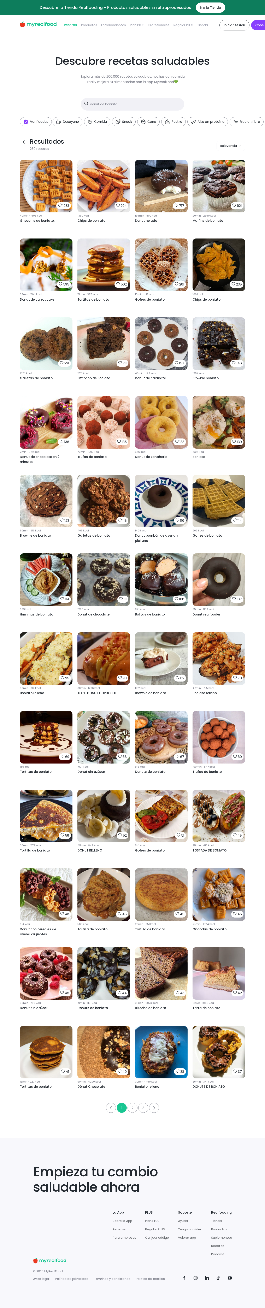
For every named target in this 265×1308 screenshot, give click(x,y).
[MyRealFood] (38, 25)
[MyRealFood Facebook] (184, 1279)
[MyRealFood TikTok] (218, 1279)
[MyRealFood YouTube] (230, 1279)
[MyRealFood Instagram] (196, 1279)
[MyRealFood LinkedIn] (207, 1279)
